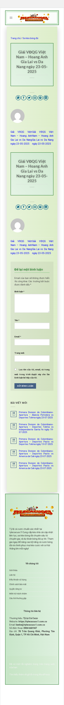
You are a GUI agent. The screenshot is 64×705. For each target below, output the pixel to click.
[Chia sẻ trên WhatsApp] (18, 97)
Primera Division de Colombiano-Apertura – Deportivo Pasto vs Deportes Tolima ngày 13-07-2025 (36, 442)
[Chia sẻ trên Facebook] (23, 97)
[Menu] (11, 17)
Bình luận (19, 291)
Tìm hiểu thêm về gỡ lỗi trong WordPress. (29, 674)
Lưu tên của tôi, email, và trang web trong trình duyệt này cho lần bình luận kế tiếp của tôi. (32, 373)
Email (17, 336)
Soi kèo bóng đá (30, 38)
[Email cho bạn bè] (34, 97)
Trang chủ (16, 38)
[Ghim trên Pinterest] (40, 97)
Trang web (19, 353)
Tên (16, 320)
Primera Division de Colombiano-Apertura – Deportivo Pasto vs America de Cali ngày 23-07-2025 (36, 454)
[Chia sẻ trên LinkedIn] (45, 97)
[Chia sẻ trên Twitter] (29, 97)
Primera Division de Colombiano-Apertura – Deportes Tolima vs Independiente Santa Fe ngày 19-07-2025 (36, 428)
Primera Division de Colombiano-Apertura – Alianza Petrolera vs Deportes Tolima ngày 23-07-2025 (36, 415)
